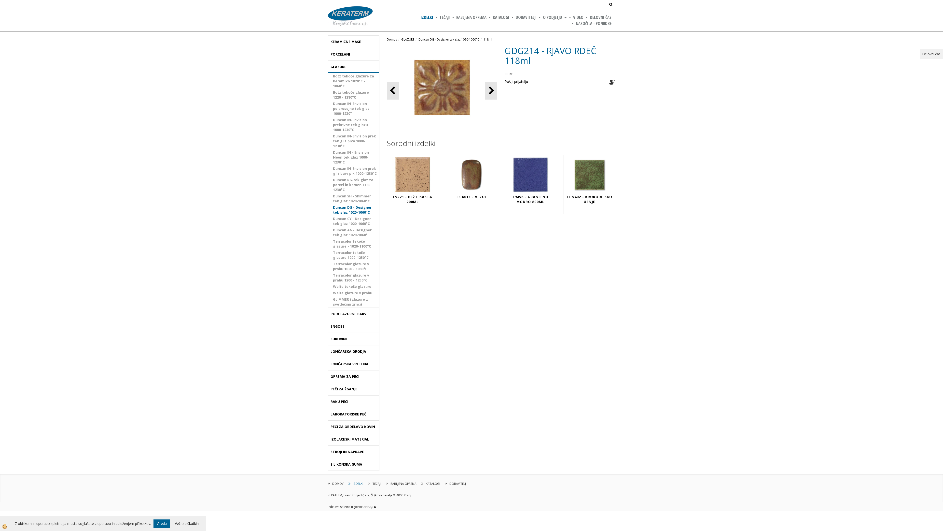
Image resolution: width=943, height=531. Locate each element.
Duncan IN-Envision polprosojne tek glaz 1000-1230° (351, 108)
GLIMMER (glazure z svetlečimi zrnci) (350, 302)
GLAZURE (407, 39)
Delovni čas (600, 17)
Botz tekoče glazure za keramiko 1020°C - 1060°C (353, 81)
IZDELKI (427, 17)
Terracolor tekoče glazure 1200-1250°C (351, 255)
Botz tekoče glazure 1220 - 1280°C (351, 95)
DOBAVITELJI (526, 17)
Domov (392, 39)
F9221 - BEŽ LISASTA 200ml (412, 199)
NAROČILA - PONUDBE (593, 23)
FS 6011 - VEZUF (472, 196)
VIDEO (578, 17)
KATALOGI (501, 17)
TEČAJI (445, 17)
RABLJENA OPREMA (471, 17)
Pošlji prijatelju (516, 81)
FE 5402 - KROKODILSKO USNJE (589, 199)
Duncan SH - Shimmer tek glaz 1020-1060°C (352, 198)
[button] (491, 91)
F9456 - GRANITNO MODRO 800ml (530, 199)
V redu (162, 523)
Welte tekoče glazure (352, 286)
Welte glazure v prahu (352, 293)
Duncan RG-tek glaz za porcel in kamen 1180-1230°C (353, 184)
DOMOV (338, 484)
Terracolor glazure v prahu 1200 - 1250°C (351, 277)
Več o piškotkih (187, 523)
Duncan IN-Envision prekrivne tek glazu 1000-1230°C (350, 125)
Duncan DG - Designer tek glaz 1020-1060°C (352, 210)
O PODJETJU (552, 17)
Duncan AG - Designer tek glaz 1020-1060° (352, 232)
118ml (488, 39)
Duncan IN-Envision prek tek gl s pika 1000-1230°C (354, 141)
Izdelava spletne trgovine (345, 507)
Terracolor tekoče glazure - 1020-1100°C (352, 244)
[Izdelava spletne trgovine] (368, 507)
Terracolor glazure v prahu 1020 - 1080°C (351, 266)
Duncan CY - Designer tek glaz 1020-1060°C (352, 221)
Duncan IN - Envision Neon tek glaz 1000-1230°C (351, 157)
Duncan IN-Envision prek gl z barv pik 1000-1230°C (355, 171)
